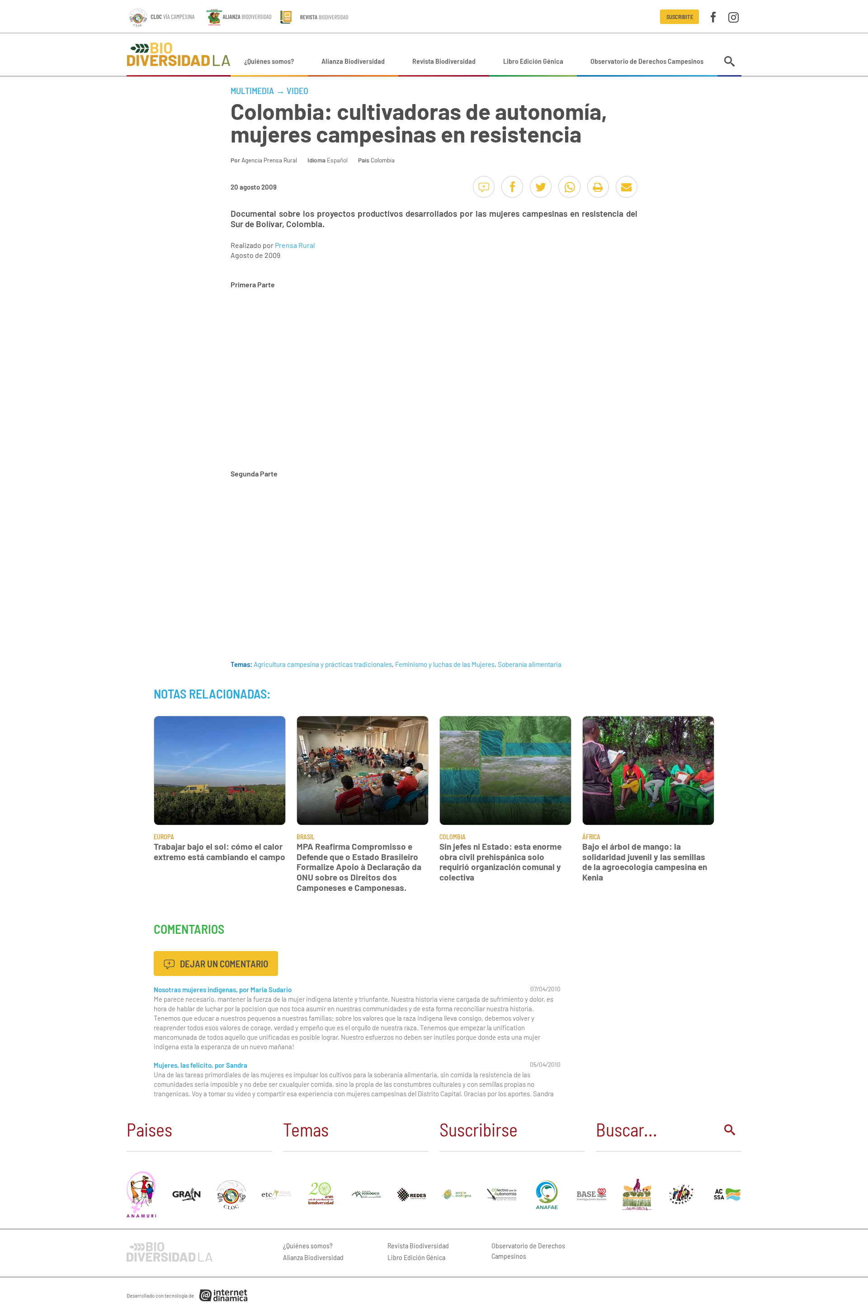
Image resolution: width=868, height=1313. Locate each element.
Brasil (306, 837)
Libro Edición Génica (533, 61)
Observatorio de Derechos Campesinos (646, 61)
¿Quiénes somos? (269, 61)
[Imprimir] (598, 187)
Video (297, 90)
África (591, 837)
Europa (164, 837)
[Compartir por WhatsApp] (569, 187)
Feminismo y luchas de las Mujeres (445, 664)
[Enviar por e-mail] (626, 187)
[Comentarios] (484, 187)
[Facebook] (713, 16)
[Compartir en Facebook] (512, 187)
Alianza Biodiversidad (353, 61)
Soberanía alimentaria (529, 664)
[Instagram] (733, 16)
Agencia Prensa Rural (269, 160)
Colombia (383, 160)
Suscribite (679, 16)
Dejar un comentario (223, 963)
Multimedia (252, 90)
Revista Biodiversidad (444, 61)
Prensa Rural (295, 245)
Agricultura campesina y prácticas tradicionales (323, 664)
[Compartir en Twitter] (541, 187)
